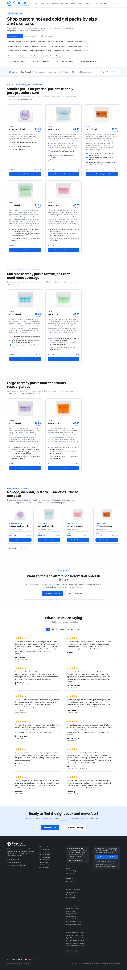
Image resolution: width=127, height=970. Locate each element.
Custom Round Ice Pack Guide (75, 945)
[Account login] (118, 4)
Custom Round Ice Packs (73, 906)
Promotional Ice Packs (72, 908)
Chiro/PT (70, 629)
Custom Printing (71, 871)
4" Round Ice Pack (44, 847)
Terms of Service (71, 881)
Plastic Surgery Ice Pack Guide (75, 940)
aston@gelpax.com (15, 862)
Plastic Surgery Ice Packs (73, 924)
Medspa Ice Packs (71, 919)
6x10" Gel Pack (43, 862)
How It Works (70, 873)
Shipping (68, 868)
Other (78, 629)
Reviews (73, 4)
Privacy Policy (70, 878)
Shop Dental (24, 56)
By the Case (45, 4)
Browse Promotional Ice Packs (17, 50)
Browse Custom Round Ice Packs (18, 46)
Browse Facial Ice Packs (61, 50)
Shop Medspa (12, 56)
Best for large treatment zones (76, 41)
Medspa (54, 629)
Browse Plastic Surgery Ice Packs (79, 46)
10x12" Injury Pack (44, 867)
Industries (55, 4)
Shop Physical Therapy (54, 56)
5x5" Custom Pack (44, 854)
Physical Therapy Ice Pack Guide (76, 938)
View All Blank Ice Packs (16, 548)
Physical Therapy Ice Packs (74, 921)
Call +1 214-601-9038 (46, 36)
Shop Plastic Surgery (37, 56)
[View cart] (113, 4)
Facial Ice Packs (70, 911)
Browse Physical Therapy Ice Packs (40, 50)
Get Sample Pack (31, 36)
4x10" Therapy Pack (45, 860)
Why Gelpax (64, 4)
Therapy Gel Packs (71, 914)
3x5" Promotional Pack (45, 852)
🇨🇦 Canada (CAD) (34, 960)
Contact (87, 4)
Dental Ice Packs (71, 916)
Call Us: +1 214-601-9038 (107, 857)
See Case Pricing (19, 540)
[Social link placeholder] (67, 951)
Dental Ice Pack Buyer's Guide (75, 935)
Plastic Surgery (70, 895)
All (48, 629)
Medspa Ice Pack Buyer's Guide (75, 933)
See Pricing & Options (23, 174)
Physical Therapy (71, 897)
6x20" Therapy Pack (45, 865)
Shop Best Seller (13, 36)
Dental (62, 629)
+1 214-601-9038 (104, 4)
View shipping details (75, 860)
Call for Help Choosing (74, 828)
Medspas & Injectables (73, 890)
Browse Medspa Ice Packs (58, 46)
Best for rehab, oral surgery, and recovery (51, 41)
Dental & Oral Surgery (72, 892)
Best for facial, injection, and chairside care (21, 41)
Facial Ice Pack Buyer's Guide (75, 943)
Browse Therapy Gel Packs (80, 50)
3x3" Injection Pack (44, 849)
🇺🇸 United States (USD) (19, 960)
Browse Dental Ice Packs (39, 46)
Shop (36, 4)
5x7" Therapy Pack (44, 857)
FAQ (80, 4)
